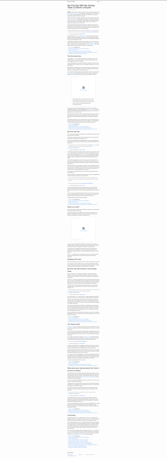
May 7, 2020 (82, 34)
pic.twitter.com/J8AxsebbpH (73, 147)
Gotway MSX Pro (70, 73)
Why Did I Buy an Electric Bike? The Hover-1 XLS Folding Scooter (81, 443)
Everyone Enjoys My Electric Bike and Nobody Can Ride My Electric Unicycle (83, 52)
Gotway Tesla (71, 47)
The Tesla (75, 58)
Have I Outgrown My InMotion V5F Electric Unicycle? (78, 439)
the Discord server (77, 434)
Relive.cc (76, 296)
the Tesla (93, 430)
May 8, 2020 (82, 294)
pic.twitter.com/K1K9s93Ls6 (81, 341)
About (98, 1)
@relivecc (91, 144)
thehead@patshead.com (71, 455)
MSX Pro (72, 279)
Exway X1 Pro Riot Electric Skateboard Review (77, 446)
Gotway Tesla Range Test (73, 49)
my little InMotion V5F (90, 44)
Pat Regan (79, 106)
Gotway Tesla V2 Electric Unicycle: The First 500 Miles (79, 48)
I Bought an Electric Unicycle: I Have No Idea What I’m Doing (80, 51)
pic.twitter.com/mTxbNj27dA (73, 393)
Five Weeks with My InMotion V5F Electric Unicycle (78, 441)
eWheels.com (92, 42)
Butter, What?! (71, 1)
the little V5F (83, 154)
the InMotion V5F (91, 109)
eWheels (81, 422)
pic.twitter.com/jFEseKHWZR (92, 31)
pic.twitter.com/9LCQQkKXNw (87, 183)
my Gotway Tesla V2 (73, 19)
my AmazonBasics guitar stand (81, 35)
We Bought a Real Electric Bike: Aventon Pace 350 (78, 53)
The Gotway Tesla (70, 326)
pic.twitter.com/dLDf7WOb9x (73, 292)
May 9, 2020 (82, 343)
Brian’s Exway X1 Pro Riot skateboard (89, 376)
